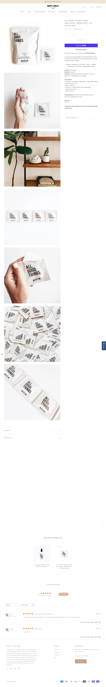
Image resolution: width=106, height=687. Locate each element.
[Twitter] (11, 668)
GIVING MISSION (39, 12)
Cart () (99, 7)
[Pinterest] (18, 668)
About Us (56, 649)
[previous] (5, 556)
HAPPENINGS (63, 12)
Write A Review (63, 594)
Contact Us (56, 652)
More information (72, 117)
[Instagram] (14, 668)
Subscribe (80, 661)
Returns (7, 430)
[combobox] (12, 605)
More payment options (81, 49)
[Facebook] (7, 668)
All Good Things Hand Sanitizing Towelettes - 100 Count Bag (64, 566)
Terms (55, 657)
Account (84, 7)
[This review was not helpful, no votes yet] (99, 622)
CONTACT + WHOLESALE (78, 12)
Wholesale (56, 655)
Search (92, 7)
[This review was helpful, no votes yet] (96, 622)
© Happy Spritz (11, 681)
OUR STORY (51, 12)
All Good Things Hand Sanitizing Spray (42, 565)
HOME (22, 12)
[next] (101, 556)
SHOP (29, 12)
